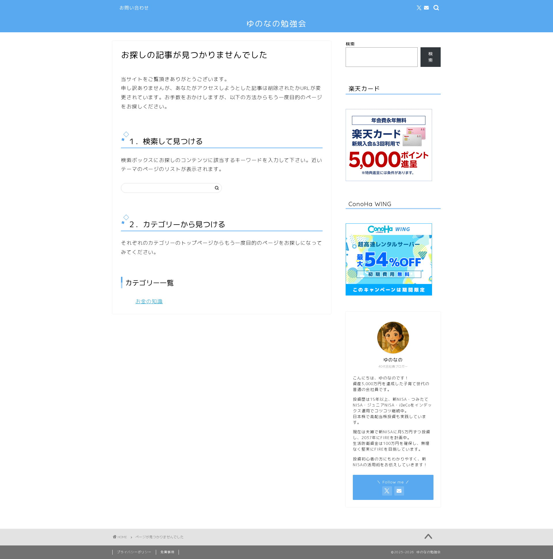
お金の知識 (149, 301)
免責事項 (167, 552)
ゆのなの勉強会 (276, 24)
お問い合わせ (134, 8)
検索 (350, 44)
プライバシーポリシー (134, 552)
